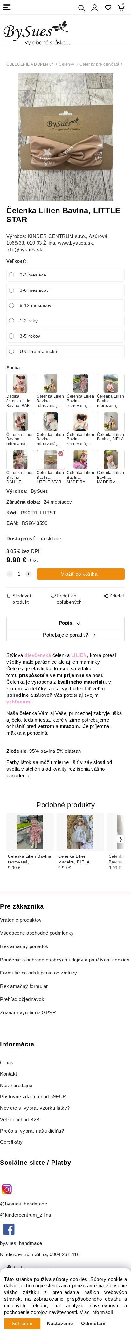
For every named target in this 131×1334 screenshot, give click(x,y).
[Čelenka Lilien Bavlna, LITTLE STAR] (65, 137)
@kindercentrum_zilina (26, 1215)
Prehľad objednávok (22, 999)
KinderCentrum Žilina (23, 1254)
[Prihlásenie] (94, 8)
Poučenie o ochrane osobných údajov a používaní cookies (64, 959)
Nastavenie (60, 1323)
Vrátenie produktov (21, 920)
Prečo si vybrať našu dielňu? (32, 1131)
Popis (65, 622)
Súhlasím (22, 1323)
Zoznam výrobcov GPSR (28, 1012)
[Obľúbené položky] (108, 8)
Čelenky (66, 64)
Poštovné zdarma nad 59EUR (33, 1096)
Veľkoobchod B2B (20, 1119)
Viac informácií (96, 1312)
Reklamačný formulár (24, 986)
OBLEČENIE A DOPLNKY (30, 64)
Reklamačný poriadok (24, 946)
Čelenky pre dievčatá (99, 64)
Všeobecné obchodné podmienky (37, 933)
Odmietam (93, 1323)
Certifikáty (11, 1142)
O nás (7, 1062)
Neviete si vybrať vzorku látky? (35, 1108)
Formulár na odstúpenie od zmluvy (38, 972)
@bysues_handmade (23, 1203)
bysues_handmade (22, 1243)
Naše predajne (16, 1085)
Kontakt (9, 1074)
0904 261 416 (64, 1254)
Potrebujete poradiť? (65, 635)
